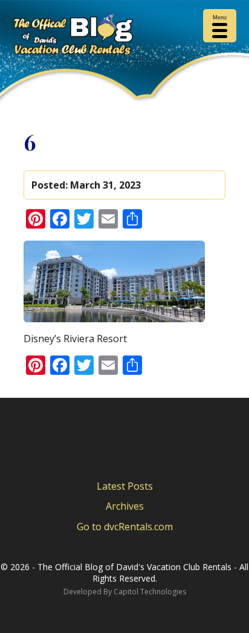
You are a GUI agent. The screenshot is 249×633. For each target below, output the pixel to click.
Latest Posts (125, 486)
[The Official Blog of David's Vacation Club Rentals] (124, 37)
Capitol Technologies (150, 591)
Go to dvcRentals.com (125, 526)
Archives (125, 506)
